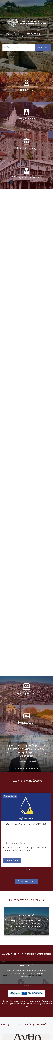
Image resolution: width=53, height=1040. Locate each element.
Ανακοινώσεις (10, 796)
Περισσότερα (12, 860)
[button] (15, 768)
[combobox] (18, 47)
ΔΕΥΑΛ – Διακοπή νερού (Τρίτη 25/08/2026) (24, 824)
